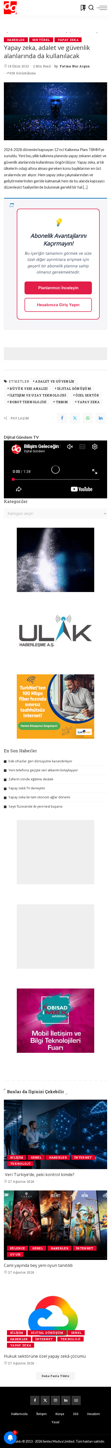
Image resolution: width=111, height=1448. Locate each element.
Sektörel (41, 40)
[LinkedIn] (65, 1400)
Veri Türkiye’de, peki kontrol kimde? (39, 1174)
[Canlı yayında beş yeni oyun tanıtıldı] (55, 1225)
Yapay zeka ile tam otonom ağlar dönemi (39, 797)
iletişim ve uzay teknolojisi (38, 395)
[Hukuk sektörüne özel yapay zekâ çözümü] (55, 1316)
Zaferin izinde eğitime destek (31, 779)
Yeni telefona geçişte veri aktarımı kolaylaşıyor (43, 770)
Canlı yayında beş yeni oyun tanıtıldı (38, 1265)
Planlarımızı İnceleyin (58, 287)
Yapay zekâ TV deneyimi (27, 788)
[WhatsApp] (88, 418)
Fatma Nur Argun (75, 66)
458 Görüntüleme (22, 73)
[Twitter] (75, 418)
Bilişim (16, 1157)
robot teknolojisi (28, 402)
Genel (36, 1157)
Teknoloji (20, 1164)
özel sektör (87, 395)
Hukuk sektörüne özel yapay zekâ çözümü (45, 1356)
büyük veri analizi (28, 388)
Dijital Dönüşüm (74, 388)
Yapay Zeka (68, 40)
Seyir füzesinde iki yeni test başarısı (35, 806)
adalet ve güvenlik (54, 381)
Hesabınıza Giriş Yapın (58, 304)
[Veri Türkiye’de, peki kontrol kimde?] (55, 1134)
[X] (45, 1400)
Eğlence (17, 1248)
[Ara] (91, 7)
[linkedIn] (101, 418)
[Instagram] (55, 1400)
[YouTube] (76, 1400)
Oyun (15, 1254)
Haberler (16, 40)
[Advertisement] (57, 353)
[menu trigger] (102, 7)
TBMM (62, 402)
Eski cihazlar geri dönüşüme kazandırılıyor (40, 761)
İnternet (83, 1157)
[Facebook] (62, 418)
